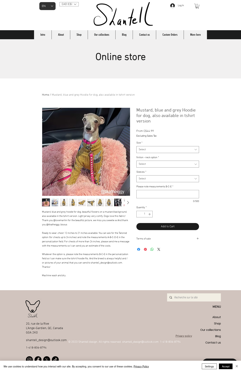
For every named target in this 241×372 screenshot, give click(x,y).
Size (139, 142)
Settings (209, 366)
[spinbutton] (144, 214)
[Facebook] (38, 359)
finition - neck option (147, 157)
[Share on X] (159, 249)
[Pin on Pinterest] (145, 249)
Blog (218, 336)
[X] (46, 359)
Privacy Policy (141, 366)
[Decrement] (139, 214)
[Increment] (150, 214)
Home (45, 95)
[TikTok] (55, 359)
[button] (69, 4)
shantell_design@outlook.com (140, 342)
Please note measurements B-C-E (154, 186)
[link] (197, 6)
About (216, 317)
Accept (226, 366)
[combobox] (167, 149)
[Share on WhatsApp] (152, 249)
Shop (217, 323)
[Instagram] (29, 359)
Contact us (213, 343)
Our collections (210, 330)
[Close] (237, 366)
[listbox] (69, 4)
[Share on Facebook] (139, 249)
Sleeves (141, 172)
